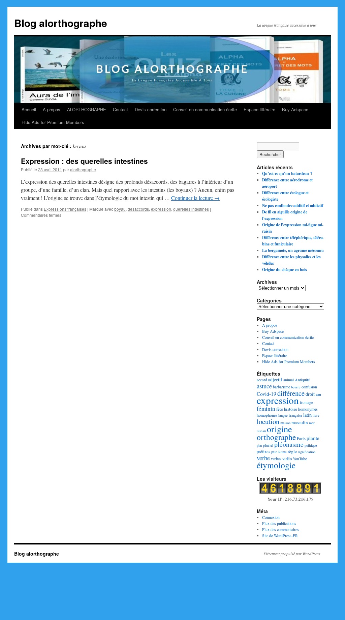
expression (161, 209)
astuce (264, 386)
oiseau (261, 431)
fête (279, 409)
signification (306, 451)
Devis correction (150, 109)
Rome (282, 451)
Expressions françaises (65, 209)
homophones (267, 415)
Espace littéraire (259, 109)
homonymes (308, 409)
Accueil (29, 109)
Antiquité (302, 379)
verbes (276, 458)
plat (259, 445)
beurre (296, 387)
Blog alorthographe (60, 23)
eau (318, 394)
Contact (120, 109)
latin (307, 415)
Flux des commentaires (280, 529)
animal (288, 379)
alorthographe (83, 169)
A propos (51, 109)
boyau (120, 209)
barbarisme (281, 386)
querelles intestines (191, 209)
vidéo (287, 458)
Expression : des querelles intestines (84, 161)
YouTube (300, 458)
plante (313, 438)
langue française (290, 415)
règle (292, 451)
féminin (266, 408)
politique (311, 445)
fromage (306, 402)
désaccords (138, 209)
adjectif (275, 379)
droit (310, 394)
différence (291, 393)
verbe (263, 458)
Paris (301, 438)
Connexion (271, 517)
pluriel (268, 445)
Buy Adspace (295, 109)
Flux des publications (279, 523)
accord (262, 379)
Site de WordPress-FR (280, 535)
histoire (290, 409)
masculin (299, 422)
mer (312, 422)
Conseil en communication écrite (205, 109)
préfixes (263, 451)
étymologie (276, 465)
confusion (309, 386)
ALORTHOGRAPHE (86, 109)
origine (279, 429)
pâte (274, 451)
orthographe (276, 437)
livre (316, 415)
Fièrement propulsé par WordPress (291, 553)
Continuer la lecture (195, 197)
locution (268, 421)
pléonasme (289, 444)
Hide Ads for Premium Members (53, 122)
